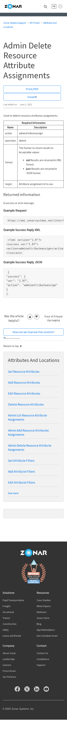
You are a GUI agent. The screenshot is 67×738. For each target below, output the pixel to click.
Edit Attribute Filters (21, 482)
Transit (6, 618)
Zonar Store (43, 618)
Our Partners (9, 676)
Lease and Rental (12, 635)
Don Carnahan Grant (47, 635)
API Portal (34, 22)
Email (31, 97)
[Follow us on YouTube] (48, 690)
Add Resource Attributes (24, 383)
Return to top (11, 346)
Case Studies (44, 600)
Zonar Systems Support (14, 22)
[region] (33, 220)
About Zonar (9, 653)
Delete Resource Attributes (26, 404)
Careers (7, 665)
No (36, 316)
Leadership (9, 659)
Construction (9, 623)
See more (13, 493)
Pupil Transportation (13, 600)
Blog (39, 623)
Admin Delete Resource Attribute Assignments (29, 448)
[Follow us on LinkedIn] (38, 690)
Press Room (9, 671)
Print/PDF (32, 89)
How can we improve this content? (34, 332)
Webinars (42, 612)
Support (41, 665)
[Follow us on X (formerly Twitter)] (28, 690)
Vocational (8, 612)
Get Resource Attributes (23, 372)
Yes (30, 316)
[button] (61, 6)
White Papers (44, 606)
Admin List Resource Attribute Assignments (27, 417)
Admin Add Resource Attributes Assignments (28, 432)
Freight (6, 606)
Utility (6, 629)
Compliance (43, 659)
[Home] (13, 6)
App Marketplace (46, 629)
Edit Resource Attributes (24, 393)
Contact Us (42, 653)
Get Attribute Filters (21, 461)
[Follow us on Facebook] (19, 690)
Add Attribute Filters (21, 472)
